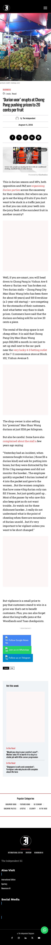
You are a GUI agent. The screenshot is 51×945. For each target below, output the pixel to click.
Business (7, 90)
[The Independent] (17, 118)
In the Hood (10, 748)
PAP (12, 668)
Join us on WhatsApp (19, 650)
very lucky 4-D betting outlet (30, 350)
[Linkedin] (32, 137)
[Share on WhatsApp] (44, 930)
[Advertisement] (25, 246)
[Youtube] (39, 938)
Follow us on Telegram (19, 658)
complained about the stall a (20, 441)
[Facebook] (12, 137)
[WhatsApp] (25, 137)
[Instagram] (19, 938)
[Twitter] (19, 137)
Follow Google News (18, 640)
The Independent (29, 118)
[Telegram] (38, 137)
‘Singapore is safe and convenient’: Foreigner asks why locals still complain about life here (22, 769)
